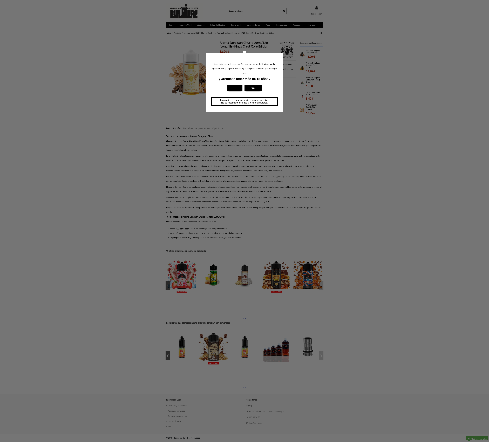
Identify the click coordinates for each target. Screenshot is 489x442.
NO (253, 88)
